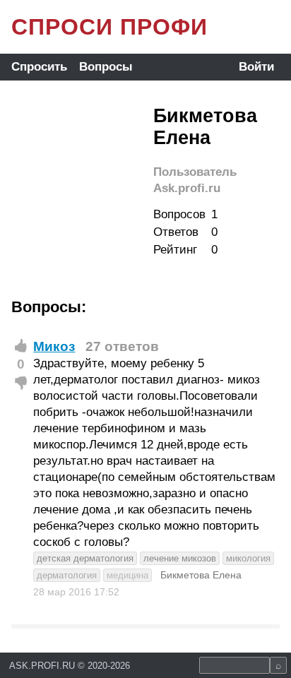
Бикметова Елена (201, 575)
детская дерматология (85, 558)
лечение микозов (179, 558)
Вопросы (106, 66)
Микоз (54, 346)
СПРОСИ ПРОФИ (109, 27)
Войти (256, 66)
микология (248, 558)
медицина (127, 575)
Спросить (39, 66)
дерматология (67, 575)
